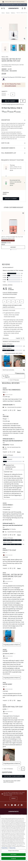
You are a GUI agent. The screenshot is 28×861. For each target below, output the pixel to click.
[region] (13, 838)
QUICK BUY (13, 247)
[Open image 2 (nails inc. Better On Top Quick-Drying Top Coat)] (13, 47)
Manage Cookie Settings (13, 850)
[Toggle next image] (26, 28)
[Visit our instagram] (12, 805)
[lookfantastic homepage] (13, 8)
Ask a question (13, 70)
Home (3, 12)
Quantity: (4, 91)
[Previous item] (2, 231)
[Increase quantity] (13, 94)
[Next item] (24, 231)
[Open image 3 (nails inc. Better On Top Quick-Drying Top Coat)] (22, 47)
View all (23, 77)
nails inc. (5, 57)
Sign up (13, 798)
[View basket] (25, 8)
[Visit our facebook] (5, 805)
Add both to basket (11, 198)
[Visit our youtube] (15, 805)
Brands (7, 12)
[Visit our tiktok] (18, 805)
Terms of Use (12, 847)
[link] (22, 8)
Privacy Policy (4, 847)
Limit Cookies (13, 854)
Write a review (5, 70)
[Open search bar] (4, 8)
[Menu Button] (1, 8)
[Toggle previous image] (1, 28)
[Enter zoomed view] (24, 38)
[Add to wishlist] (22, 101)
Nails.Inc (13, 12)
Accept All (13, 858)
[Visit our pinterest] (21, 805)
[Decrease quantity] (4, 94)
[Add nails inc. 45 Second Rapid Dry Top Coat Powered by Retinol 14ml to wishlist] (23, 213)
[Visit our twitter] (8, 805)
